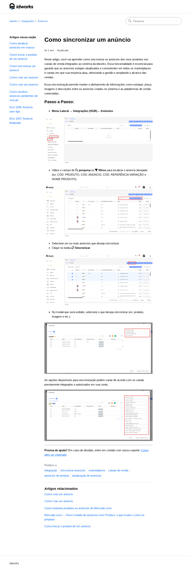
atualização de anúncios (86, 475)
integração (50, 470)
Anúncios (43, 21)
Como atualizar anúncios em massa (22, 45)
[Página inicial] (21, 6)
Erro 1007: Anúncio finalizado (21, 120)
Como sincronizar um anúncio (23, 68)
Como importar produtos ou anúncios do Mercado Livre (78, 508)
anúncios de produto (56, 475)
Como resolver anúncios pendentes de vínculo (24, 96)
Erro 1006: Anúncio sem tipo (21, 109)
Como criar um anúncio (24, 77)
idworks (14, 21)
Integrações (27, 21)
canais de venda (118, 470)
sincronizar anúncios (72, 470)
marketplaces (97, 470)
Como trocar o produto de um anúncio (23, 57)
